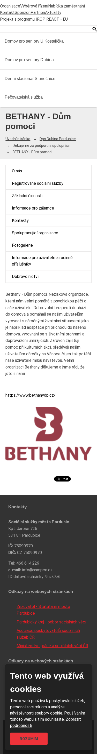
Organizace (10, 6)
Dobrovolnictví (25, 276)
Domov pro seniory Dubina (29, 60)
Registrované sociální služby (37, 183)
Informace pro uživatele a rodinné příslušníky (42, 261)
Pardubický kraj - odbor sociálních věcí (51, 622)
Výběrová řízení (34, 6)
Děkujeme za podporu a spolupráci (41, 145)
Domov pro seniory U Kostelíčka (34, 41)
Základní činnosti (27, 195)
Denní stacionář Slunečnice (30, 78)
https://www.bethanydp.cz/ (30, 395)
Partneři (38, 12)
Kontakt (7, 12)
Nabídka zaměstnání (66, 6)
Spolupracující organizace (35, 232)
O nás (17, 171)
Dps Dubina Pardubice (58, 139)
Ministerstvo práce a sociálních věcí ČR (52, 645)
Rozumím (29, 738)
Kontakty (20, 220)
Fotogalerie (22, 245)
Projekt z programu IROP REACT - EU (34, 19)
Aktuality (53, 12)
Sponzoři (23, 12)
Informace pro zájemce (33, 208)
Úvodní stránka (17, 139)
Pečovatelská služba (24, 97)
